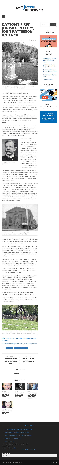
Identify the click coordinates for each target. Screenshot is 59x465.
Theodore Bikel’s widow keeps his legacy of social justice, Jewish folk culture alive (32, 395)
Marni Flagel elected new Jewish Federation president (18, 435)
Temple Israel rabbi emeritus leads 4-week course (6, 394)
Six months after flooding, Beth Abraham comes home (49, 60)
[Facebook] (51, 462)
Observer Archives (6, 453)
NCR (15, 348)
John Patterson (9, 348)
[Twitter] (56, 462)
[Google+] (54, 462)
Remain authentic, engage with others (7, 412)
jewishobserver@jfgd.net (11, 448)
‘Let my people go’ (47, 79)
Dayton (4, 391)
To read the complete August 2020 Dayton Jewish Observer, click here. (19, 343)
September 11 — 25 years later (12, 438)
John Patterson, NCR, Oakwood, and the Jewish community (19, 394)
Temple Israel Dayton (22, 348)
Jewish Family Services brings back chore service (17, 432)
